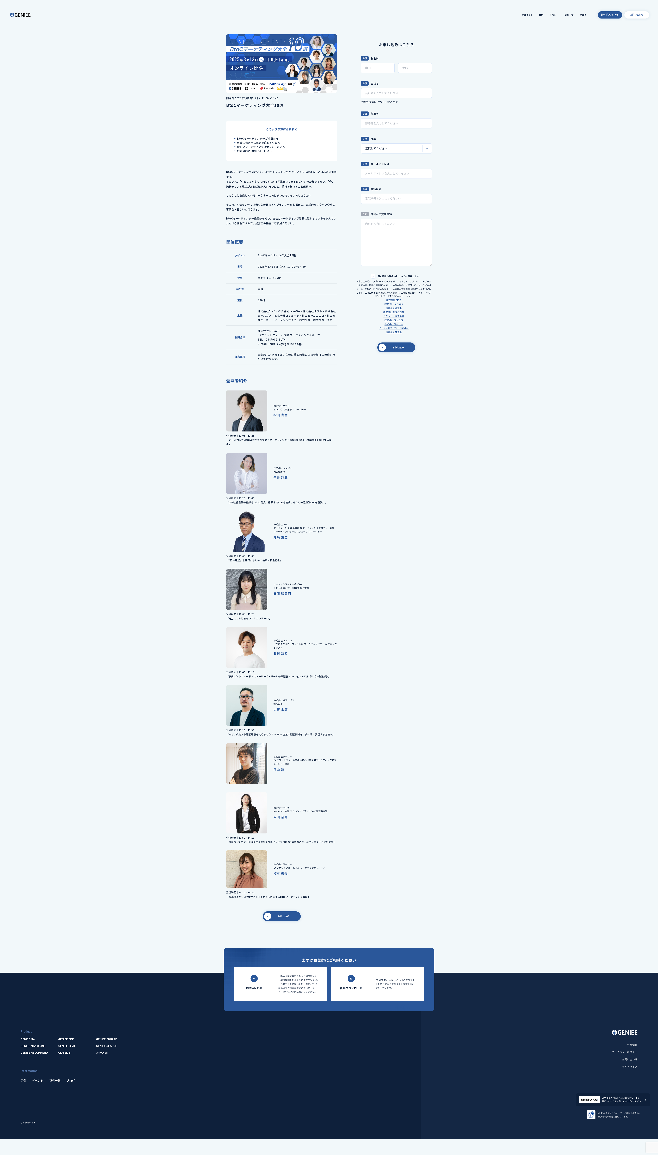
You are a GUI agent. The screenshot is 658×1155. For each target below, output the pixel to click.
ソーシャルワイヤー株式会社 (394, 328)
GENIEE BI (64, 1053)
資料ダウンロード (610, 14)
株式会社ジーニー (394, 324)
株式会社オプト (394, 308)
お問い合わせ (636, 14)
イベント (554, 14)
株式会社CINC (393, 300)
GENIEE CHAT (66, 1046)
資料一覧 (569, 14)
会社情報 (632, 1044)
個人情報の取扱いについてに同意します (398, 276)
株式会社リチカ (394, 332)
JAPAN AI (102, 1053)
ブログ (583, 14)
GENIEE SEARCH (106, 1046)
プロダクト (527, 14)
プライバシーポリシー (624, 1052)
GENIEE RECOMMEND (34, 1053)
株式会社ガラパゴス (393, 312)
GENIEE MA (28, 1039)
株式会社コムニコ (394, 320)
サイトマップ (629, 1066)
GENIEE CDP (66, 1039)
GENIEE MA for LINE (33, 1046)
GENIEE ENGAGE (106, 1039)
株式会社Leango (394, 304)
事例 (541, 14)
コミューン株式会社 (393, 316)
